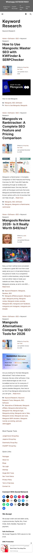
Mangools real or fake (22, 413)
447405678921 (22, 2)
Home (4, 38)
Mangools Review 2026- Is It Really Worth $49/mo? (16, 224)
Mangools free (7, 411)
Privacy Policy (7, 479)
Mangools (8, 103)
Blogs (4, 463)
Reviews (5, 293)
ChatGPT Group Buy (9, 446)
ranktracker (6, 207)
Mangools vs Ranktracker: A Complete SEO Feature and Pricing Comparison (13, 128)
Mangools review (8, 416)
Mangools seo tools (21, 416)
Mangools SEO (7, 304)
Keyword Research (11, 291)
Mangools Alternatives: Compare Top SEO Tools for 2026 (16, 328)
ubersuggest (6, 423)
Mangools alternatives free (17, 408)
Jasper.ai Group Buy (9, 439)
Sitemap (5, 470)
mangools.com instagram (11, 306)
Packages (5, 456)
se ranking (11, 421)
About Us (5, 460)
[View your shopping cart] (25, 14)
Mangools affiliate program (14, 296)
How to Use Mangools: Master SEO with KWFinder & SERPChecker (16, 52)
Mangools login (18, 411)
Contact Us (6, 486)
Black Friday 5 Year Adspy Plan (18, 548)
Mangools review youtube (16, 301)
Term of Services (8, 483)
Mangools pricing (12, 298)
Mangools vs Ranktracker (20, 204)
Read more (19, 198)
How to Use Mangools (12, 105)
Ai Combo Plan (21, 7)
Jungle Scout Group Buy (10, 436)
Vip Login (5, 466)
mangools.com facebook (21, 304)
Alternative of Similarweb (13, 405)
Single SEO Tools (8, 473)
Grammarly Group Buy (9, 442)
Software (11, 38)
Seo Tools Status (8, 476)
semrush (19, 421)
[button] (30, 14)
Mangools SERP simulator (11, 418)
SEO (17, 38)
